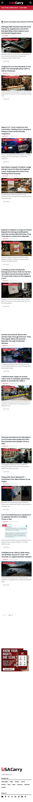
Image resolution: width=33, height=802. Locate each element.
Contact (3, 787)
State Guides (4, 782)
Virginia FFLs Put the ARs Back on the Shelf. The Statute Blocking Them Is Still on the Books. (16, 68)
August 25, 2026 (14, 484)
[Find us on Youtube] (2, 797)
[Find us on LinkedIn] (15, 797)
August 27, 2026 (14, 280)
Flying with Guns (8, 488)
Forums (23, 782)
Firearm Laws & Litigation (10, 39)
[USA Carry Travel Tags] (15, 660)
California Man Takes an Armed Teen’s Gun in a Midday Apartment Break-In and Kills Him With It (15, 378)
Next (10, 615)
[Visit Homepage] (16, 3)
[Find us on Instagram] (8, 797)
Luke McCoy (5, 35)
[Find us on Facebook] (5, 797)
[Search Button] (31, 2)
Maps (11, 782)
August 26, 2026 (14, 446)
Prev (4, 615)
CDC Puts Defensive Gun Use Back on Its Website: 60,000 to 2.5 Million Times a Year (16, 517)
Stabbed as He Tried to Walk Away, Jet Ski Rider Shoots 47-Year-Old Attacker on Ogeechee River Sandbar (16, 554)
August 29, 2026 (14, 35)
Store (9, 784)
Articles (17, 782)
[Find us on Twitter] (12, 797)
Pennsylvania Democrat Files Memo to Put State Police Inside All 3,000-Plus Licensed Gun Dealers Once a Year (16, 440)
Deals (13, 784)
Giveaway (19, 784)
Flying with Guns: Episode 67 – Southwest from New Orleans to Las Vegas (15, 479)
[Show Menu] (2, 2)
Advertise (27, 784)
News (4, 525)
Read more (7, 61)
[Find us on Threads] (25, 797)
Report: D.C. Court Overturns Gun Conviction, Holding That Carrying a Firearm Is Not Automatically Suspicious (16, 130)
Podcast (3, 784)
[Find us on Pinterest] (22, 797)
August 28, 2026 (14, 136)
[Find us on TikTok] (18, 797)
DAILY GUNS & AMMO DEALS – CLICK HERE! (14, 8)
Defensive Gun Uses (8, 349)
